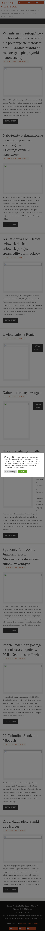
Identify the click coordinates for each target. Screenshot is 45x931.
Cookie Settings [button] (10, 472)
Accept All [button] (22, 472)
